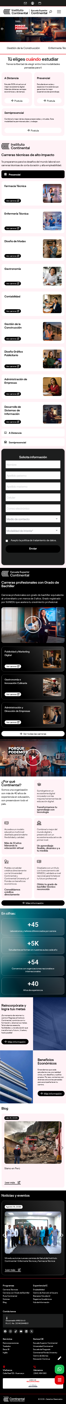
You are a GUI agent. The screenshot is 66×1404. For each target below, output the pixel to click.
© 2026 (41, 1399)
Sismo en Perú (12, 1168)
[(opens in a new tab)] (52, 659)
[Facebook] (5, 1331)
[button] (2, 28)
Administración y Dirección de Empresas (17, 709)
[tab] (33, 174)
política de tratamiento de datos (38, 540)
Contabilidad (12, 296)
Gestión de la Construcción (13, 325)
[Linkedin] (26, 1331)
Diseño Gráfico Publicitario (13, 353)
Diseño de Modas (15, 241)
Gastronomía (12, 269)
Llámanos (38, 1369)
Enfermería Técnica (16, 213)
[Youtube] (21, 1331)
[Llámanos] (34, 1367)
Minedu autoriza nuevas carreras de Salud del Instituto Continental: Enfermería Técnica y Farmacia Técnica (31, 1259)
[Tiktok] (15, 1331)
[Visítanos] (4, 1367)
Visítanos (7, 1369)
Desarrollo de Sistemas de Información (12, 410)
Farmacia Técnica (15, 186)
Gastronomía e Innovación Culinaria (16, 681)
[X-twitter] (31, 1331)
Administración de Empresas (15, 380)
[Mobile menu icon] (58, 11)
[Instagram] (10, 1331)
